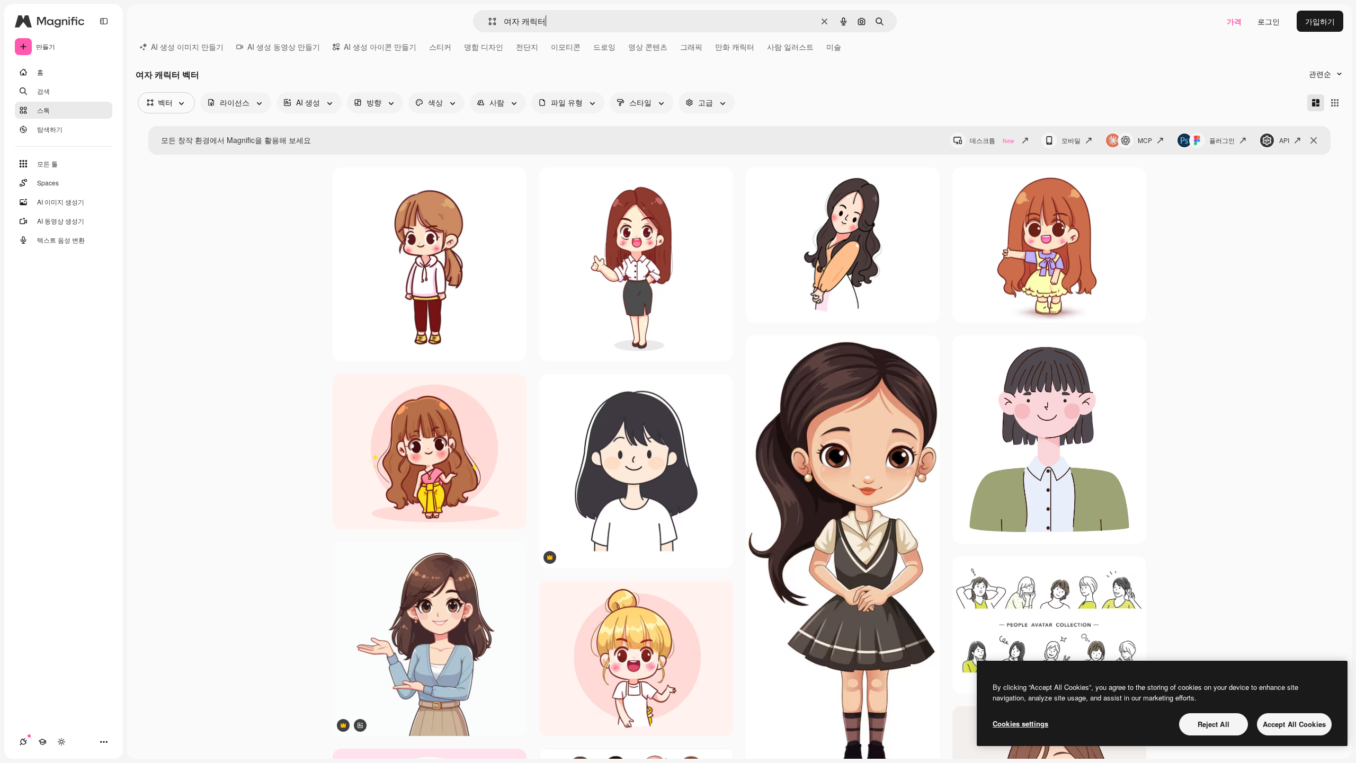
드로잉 (604, 46)
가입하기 (1320, 21)
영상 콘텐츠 (647, 46)
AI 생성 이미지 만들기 (187, 46)
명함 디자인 (483, 46)
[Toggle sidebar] (103, 21)
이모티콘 (566, 46)
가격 (1234, 21)
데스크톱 (992, 140)
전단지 (527, 46)
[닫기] (1313, 140)
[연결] (23, 741)
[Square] (1334, 102)
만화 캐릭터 (734, 46)
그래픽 (691, 46)
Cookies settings (1020, 723)
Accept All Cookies (1294, 724)
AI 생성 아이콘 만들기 (380, 46)
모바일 (1071, 140)
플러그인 (1222, 140)
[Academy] (42, 741)
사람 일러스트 (790, 46)
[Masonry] (1315, 102)
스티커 (440, 46)
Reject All (1213, 724)
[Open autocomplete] (488, 21)
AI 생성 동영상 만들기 (283, 46)
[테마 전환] (61, 741)
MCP (1145, 140)
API (1284, 140)
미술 (833, 46)
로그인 (1268, 21)
